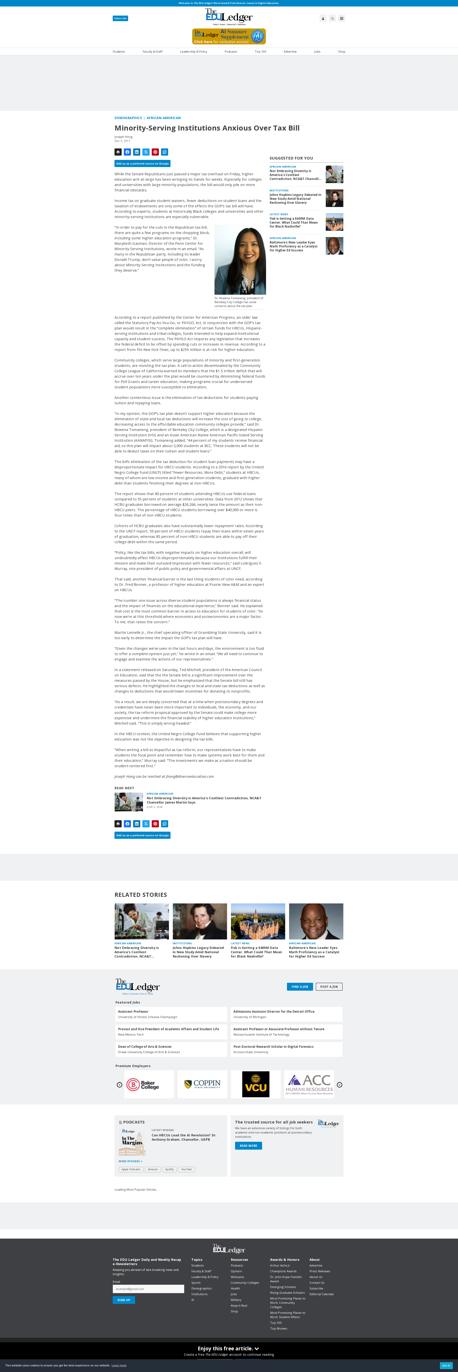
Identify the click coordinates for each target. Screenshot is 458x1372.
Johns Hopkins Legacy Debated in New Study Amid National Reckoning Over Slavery (295, 199)
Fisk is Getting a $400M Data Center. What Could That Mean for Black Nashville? (294, 222)
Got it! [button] (446, 1365)
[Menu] (341, 18)
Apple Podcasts (131, 1169)
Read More (248, 1146)
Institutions (279, 190)
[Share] (127, 152)
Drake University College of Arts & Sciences (149, 1052)
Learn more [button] (119, 1365)
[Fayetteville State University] (256, 1084)
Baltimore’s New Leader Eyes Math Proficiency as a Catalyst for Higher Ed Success (294, 246)
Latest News (279, 214)
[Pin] (155, 152)
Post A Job (329, 987)
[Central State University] (309, 1084)
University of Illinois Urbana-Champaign (147, 1017)
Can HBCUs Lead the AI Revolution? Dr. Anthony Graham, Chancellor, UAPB (184, 1137)
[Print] (118, 152)
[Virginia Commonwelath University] (149, 1084)
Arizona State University (250, 1052)
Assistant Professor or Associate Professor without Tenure (278, 1029)
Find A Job (300, 987)
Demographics (128, 118)
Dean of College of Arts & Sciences (145, 1047)
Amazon (153, 1169)
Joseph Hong (123, 137)
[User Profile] (323, 18)
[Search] (332, 18)
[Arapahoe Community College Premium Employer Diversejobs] (202, 1084)
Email (116, 1281)
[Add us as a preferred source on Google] (164, 152)
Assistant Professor (133, 1012)
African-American (164, 118)
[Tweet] (146, 152)
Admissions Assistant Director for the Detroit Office (274, 1012)
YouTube (186, 1169)
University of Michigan (249, 1017)
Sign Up (124, 1300)
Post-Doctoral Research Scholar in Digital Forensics (273, 1047)
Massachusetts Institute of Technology (261, 1034)
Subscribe (120, 18)
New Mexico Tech (130, 1034)
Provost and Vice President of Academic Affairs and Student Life (168, 1029)
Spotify (169, 1169)
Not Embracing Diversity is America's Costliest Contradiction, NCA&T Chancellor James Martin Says (204, 800)
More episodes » (130, 1161)
